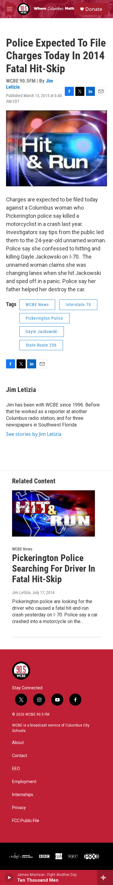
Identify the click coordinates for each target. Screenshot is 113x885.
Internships (22, 794)
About (18, 742)
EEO (16, 768)
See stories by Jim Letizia (33, 434)
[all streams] (105, 877)
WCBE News (37, 304)
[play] (9, 877)
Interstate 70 (78, 304)
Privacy (19, 807)
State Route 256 (41, 345)
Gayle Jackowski (42, 331)
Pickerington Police (44, 318)
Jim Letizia (21, 390)
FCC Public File (25, 820)
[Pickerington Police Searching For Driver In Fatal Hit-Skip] (53, 513)
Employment (24, 781)
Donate (93, 9)
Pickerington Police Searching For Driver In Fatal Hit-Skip (53, 568)
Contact (19, 755)
